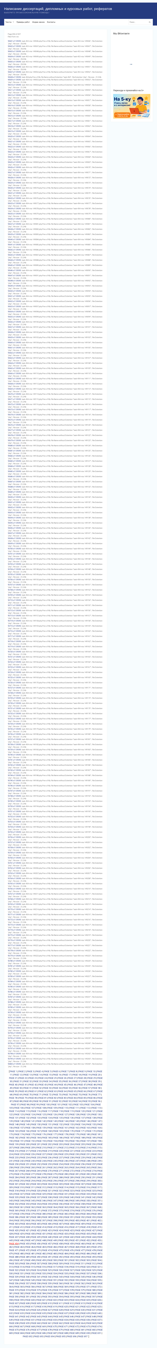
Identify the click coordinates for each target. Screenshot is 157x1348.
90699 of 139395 (14, 544)
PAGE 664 (80, 1323)
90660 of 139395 (14, 343)
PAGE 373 (58, 1210)
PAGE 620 (63, 1306)
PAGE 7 (64, 1071)
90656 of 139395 (14, 322)
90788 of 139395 (14, 1002)
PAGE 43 (43, 1084)
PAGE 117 (47, 1111)
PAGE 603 (63, 1300)
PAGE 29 (92, 1078)
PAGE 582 (19, 1293)
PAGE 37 (77, 1081)
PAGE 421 (25, 1230)
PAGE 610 (47, 1303)
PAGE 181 (96, 1134)
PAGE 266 (96, 1167)
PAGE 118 (58, 1111)
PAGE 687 (52, 1333)
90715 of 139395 (14, 626)
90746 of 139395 (14, 786)
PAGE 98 (25, 1104)
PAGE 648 (91, 1316)
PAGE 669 (41, 1326)
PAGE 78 (13, 1098)
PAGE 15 (47, 1074)
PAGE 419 (96, 1227)
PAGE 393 (91, 1217)
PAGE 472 (25, 1250)
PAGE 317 (96, 1187)
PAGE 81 (43, 1098)
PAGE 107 (30, 1108)
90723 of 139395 (14, 667)
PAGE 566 (30, 1286)
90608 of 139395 (14, 77)
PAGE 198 (96, 1141)
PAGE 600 (30, 1300)
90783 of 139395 (14, 976)
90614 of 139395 (14, 105)
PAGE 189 (91, 1137)
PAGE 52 (37, 1088)
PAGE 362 (30, 1207)
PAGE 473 (36, 1250)
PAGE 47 (82, 1084)
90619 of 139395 (14, 131)
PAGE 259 (19, 1167)
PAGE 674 (96, 1326)
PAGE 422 (36, 1230)
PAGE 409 (80, 1223)
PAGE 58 (96, 1088)
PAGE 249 (96, 1161)
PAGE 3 (30, 1071)
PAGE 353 (25, 1204)
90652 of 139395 (14, 301)
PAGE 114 (14, 1111)
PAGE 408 (69, 1223)
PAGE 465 (41, 1247)
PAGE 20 (96, 1074)
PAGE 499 (41, 1260)
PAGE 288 (58, 1177)
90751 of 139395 (14, 811)
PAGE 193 (41, 1141)
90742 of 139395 (14, 765)
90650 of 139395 (14, 291)
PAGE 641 (14, 1316)
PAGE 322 (58, 1190)
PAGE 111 (74, 1108)
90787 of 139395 (14, 997)
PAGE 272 (69, 1170)
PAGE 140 (19, 1121)
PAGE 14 (37, 1074)
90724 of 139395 (14, 672)
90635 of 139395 (14, 214)
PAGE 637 (63, 1313)
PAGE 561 (69, 1283)
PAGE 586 (63, 1293)
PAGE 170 (69, 1131)
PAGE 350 (85, 1200)
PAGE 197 (85, 1141)
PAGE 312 (41, 1187)
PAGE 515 (30, 1267)
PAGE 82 (52, 1098)
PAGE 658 (14, 1323)
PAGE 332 (74, 1194)
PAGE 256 (80, 1164)
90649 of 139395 (14, 286)
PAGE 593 (47, 1296)
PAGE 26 (62, 1078)
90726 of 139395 (14, 683)
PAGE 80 (33, 1098)
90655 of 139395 (14, 317)
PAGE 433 (63, 1233)
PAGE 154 (80, 1124)
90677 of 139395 (14, 430)
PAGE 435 (85, 1233)
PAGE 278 (41, 1174)
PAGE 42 (33, 1084)
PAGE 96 (96, 1101)
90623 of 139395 (14, 152)
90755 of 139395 (14, 832)
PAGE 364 (52, 1207)
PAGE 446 (19, 1240)
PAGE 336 (25, 1197)
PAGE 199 (14, 1144)
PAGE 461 (91, 1243)
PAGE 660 (36, 1323)
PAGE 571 (85, 1286)
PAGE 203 (58, 1144)
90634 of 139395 (14, 209)
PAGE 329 (41, 1194)
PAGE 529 (91, 1270)
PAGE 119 (69, 1111)
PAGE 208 (19, 1147)
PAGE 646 (69, 1316)
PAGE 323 (69, 1190)
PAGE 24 (43, 1078)
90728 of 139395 (14, 693)
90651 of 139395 (14, 296)
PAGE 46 (72, 1084)
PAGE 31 (18, 1081)
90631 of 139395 (14, 193)
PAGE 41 (23, 1084)
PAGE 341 (80, 1197)
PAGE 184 (36, 1137)
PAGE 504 (96, 1260)
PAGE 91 (47, 1101)
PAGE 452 (85, 1240)
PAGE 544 (69, 1276)
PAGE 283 (96, 1174)
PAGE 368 (96, 1207)
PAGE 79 (23, 1098)
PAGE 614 (91, 1303)
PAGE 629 (69, 1310)
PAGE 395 (19, 1220)
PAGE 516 (41, 1267)
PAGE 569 (63, 1286)
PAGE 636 (52, 1313)
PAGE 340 (69, 1197)
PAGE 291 (91, 1177)
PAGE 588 (85, 1293)
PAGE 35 (57, 1081)
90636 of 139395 (14, 219)
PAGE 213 (74, 1147)
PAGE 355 (47, 1204)
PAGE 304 (47, 1184)
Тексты (8, 22)
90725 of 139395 (14, 677)
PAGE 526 (58, 1270)
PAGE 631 (91, 1310)
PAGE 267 (14, 1170)
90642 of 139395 (14, 250)
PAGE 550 (41, 1280)
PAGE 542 (47, 1276)
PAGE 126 (52, 1114)
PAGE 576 (47, 1290)
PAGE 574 (25, 1290)
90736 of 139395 (14, 734)
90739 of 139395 (14, 750)
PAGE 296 (52, 1180)
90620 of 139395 (14, 136)
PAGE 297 (63, 1180)
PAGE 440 (47, 1237)
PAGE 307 (80, 1184)
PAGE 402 (96, 1220)
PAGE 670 (52, 1326)
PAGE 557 (25, 1283)
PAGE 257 (91, 1164)
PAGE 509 (58, 1263)
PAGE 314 (63, 1187)
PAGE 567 (41, 1286)
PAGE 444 (91, 1237)
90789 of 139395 (14, 1007)
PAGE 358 (80, 1204)
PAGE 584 (41, 1293)
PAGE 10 (91, 1071)
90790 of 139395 (14, 1012)
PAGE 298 (74, 1180)
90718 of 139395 (14, 641)
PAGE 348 (63, 1200)
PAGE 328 (30, 1194)
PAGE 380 (41, 1214)
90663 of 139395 (14, 358)
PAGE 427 (91, 1230)
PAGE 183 (25, 1137)
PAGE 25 (52, 1078)
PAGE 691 (96, 1333)
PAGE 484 (63, 1253)
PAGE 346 (41, 1200)
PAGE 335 (14, 1197)
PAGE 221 (69, 1151)
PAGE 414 (41, 1227)
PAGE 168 (47, 1131)
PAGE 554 (85, 1280)
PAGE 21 (13, 1078)
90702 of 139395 (14, 559)
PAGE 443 (80, 1237)
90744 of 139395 (14, 775)
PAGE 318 (14, 1190)
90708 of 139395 (14, 590)
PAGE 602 (52, 1300)
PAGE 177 (52, 1134)
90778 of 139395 (14, 951)
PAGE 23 (33, 1078)
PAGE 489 (25, 1257)
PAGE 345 (30, 1200)
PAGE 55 (67, 1088)
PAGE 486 (85, 1253)
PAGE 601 (41, 1300)
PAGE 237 (58, 1157)
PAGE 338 (47, 1197)
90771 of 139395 (14, 915)
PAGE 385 (96, 1214)
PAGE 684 (19, 1333)
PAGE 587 (74, 1293)
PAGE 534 (52, 1273)
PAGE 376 (91, 1210)
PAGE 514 (19, 1267)
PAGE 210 (41, 1147)
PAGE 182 (14, 1137)
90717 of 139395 (14, 636)
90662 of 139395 (14, 353)
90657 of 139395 (14, 327)
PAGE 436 (96, 1233)
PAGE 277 (30, 1174)
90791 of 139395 (14, 1018)
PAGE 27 (72, 1078)
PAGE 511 (80, 1263)
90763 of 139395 (14, 873)
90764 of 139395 (14, 878)
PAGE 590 (14, 1296)
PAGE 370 (25, 1210)
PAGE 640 (96, 1313)
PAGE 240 (91, 1157)
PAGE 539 (14, 1276)
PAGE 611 (58, 1303)
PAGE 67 (92, 1091)
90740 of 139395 (14, 755)
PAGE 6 (56, 1071)
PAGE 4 (39, 1071)
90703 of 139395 (14, 564)
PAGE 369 (14, 1210)
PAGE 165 (14, 1131)
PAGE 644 (47, 1316)
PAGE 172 (91, 1131)
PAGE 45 (62, 1084)
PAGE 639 (85, 1313)
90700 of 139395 (14, 549)
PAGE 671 (63, 1326)
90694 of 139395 (14, 518)
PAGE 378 (19, 1214)
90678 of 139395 (14, 435)
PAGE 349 (74, 1200)
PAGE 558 (36, 1283)
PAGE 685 (30, 1333)
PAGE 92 (57, 1101)
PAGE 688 (63, 1333)
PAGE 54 (57, 1088)
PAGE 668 (30, 1326)
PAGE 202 (47, 1144)
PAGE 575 (36, 1290)
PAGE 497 (19, 1260)
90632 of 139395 (14, 198)
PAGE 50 (18, 1088)
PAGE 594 (58, 1296)
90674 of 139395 (14, 415)
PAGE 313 (52, 1187)
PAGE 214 (85, 1147)
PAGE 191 (19, 1141)
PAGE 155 (91, 1124)
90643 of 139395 (14, 255)
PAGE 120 (80, 1111)
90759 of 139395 (14, 853)
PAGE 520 (85, 1267)
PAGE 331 (63, 1194)
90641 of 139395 (14, 245)
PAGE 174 (19, 1134)
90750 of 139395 (14, 806)
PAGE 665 (91, 1323)
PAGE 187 (69, 1137)
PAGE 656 (85, 1320)
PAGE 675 (14, 1329)
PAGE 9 (82, 1071)
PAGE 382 (63, 1214)
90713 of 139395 (14, 616)
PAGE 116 (36, 1111)
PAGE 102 (67, 1104)
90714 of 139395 (14, 621)
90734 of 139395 (14, 724)
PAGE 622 (85, 1306)
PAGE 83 (62, 1098)
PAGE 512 (91, 1263)
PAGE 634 (30, 1313)
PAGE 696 (71, 1336)
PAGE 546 (91, 1276)
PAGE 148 (14, 1124)
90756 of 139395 (14, 837)
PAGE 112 (85, 1108)
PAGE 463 (19, 1247)
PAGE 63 (52, 1091)
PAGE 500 (52, 1260)
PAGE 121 (91, 1111)
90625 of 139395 (14, 162)
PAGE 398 (52, 1220)
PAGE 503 (85, 1260)
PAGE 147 (96, 1121)
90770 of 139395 (14, 909)
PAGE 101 (56, 1104)
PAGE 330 (52, 1194)
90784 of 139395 (14, 982)
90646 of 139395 (14, 270)
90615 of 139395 (14, 111)
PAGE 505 (14, 1263)
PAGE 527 (69, 1270)
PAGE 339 (58, 1197)
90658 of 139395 (14, 332)
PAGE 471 (14, 1250)
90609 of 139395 (14, 80)
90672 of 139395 (14, 404)
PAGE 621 (74, 1306)
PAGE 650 (19, 1320)
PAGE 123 (19, 1114)
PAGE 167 (36, 1131)
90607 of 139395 (14, 72)
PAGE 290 (80, 1177)
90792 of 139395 (14, 1023)
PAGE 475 (58, 1250)
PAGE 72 (47, 1094)
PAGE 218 (36, 1151)
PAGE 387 (25, 1217)
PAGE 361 (19, 1207)
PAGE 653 (52, 1320)
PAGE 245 (52, 1161)
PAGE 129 (85, 1114)
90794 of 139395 (14, 1033)
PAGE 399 (63, 1220)
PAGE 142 (41, 1121)
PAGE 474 (47, 1250)
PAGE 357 (69, 1204)
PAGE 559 (47, 1283)
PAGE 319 (25, 1190)
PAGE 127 (63, 1114)
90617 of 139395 (14, 121)
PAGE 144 (63, 1121)
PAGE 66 (82, 1091)
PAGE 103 (78, 1104)
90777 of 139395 (14, 945)
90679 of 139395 (14, 440)
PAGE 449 (52, 1240)
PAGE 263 (63, 1167)
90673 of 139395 (14, 410)
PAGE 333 (85, 1194)
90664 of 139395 (14, 363)
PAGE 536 (74, 1273)
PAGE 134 (47, 1117)
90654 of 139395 (14, 312)
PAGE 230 (74, 1154)
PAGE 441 (58, 1237)
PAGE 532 (30, 1273)
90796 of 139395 (14, 1043)
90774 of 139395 (14, 930)
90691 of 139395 (14, 502)
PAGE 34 (47, 1081)
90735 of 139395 (14, 729)
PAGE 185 (47, 1137)
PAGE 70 (28, 1094)
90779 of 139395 (14, 956)
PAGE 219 (47, 1151)
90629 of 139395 (14, 183)
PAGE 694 (49, 1336)
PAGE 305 (58, 1184)
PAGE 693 (38, 1336)
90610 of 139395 (14, 85)
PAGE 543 (58, 1276)
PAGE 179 (74, 1134)
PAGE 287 (47, 1177)
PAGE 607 (14, 1303)
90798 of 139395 (14, 1054)
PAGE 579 (80, 1290)
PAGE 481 (30, 1253)
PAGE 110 (63, 1108)
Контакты (51, 22)
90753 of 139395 (14, 822)
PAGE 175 (30, 1134)
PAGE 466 (52, 1247)
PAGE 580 (91, 1290)
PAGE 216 (14, 1151)
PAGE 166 (25, 1131)
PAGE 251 (25, 1164)
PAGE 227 (41, 1154)
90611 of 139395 (14, 90)
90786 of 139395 (14, 992)
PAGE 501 (63, 1260)
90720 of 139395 (14, 652)
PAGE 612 (69, 1303)
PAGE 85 (82, 1098)
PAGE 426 (80, 1230)
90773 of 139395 (14, 925)
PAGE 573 (14, 1290)
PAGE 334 (96, 1194)
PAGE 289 (69, 1177)
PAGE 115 (25, 1111)
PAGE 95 (86, 1101)
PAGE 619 (52, 1306)
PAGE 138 (91, 1117)
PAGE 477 (80, 1250)
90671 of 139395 (14, 399)
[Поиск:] (140, 22)
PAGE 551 (52, 1280)
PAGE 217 (25, 1151)
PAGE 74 (67, 1094)
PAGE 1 (13, 1071)
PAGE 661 (47, 1323)
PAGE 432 (52, 1233)
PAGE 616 (19, 1306)
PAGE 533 (41, 1273)
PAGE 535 (63, 1273)
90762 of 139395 (14, 868)
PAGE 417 (74, 1227)
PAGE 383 (74, 1214)
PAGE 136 (69, 1117)
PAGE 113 (96, 1108)
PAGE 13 (28, 1074)
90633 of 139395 (14, 203)
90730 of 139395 (14, 703)
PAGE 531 (19, 1273)
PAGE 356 (58, 1204)
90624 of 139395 (14, 157)
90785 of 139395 (14, 987)
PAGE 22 (23, 1078)
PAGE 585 (52, 1293)
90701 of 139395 (14, 554)
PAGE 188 (80, 1137)
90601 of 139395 (14, 41)
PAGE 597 (91, 1296)
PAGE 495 (91, 1257)
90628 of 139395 (14, 178)
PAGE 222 (80, 1151)
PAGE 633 (19, 1313)
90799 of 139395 (14, 1059)
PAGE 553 (74, 1280)
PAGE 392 (80, 1217)
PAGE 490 (36, 1257)
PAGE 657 (96, 1320)
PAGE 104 (89, 1104)
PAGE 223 (91, 1151)
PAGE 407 (58, 1223)
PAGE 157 (19, 1127)
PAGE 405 (36, 1223)
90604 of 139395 (14, 57)
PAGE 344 (19, 1200)
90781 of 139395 (14, 966)
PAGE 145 (74, 1121)
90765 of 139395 (14, 884)
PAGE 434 (74, 1233)
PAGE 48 (92, 1084)
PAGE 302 (25, 1184)
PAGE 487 (96, 1253)
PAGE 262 (52, 1167)
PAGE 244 (41, 1161)
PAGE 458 (58, 1243)
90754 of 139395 (14, 827)
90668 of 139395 (14, 384)
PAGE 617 (30, 1306)
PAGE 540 (25, 1276)
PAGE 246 (63, 1161)
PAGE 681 (80, 1329)
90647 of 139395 (14, 276)
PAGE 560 (58, 1283)
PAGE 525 (47, 1270)
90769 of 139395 (14, 904)
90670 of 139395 (14, 394)
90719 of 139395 (14, 647)
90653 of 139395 (14, 306)
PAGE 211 (52, 1147)
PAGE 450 (63, 1240)
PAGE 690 (85, 1333)
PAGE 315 (74, 1187)
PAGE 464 (30, 1247)
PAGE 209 (30, 1147)
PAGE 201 (36, 1144)
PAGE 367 (85, 1207)
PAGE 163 (85, 1127)
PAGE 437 (14, 1237)
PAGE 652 (41, 1320)
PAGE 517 (52, 1267)
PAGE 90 (37, 1101)
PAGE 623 (96, 1306)
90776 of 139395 (14, 940)
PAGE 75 (77, 1094)
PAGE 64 (62, 1091)
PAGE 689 (74, 1333)
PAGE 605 (85, 1300)
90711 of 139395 (14, 605)
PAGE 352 (14, 1204)
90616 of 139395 (14, 116)
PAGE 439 (36, 1237)
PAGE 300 (96, 1180)
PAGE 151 (47, 1124)
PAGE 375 (80, 1210)
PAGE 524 (36, 1270)
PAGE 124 (30, 1114)
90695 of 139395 (14, 523)
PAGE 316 (85, 1187)
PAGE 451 (74, 1240)
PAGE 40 (13, 1084)
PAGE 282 (85, 1174)
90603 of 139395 (14, 51)
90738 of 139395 (14, 744)
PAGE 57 (86, 1088)
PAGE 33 (37, 1081)
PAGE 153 (69, 1124)
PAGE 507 (36, 1263)
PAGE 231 (85, 1154)
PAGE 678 (47, 1329)
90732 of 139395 (14, 714)
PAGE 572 (96, 1286)
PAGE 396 (30, 1220)
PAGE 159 (41, 1127)
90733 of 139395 (14, 719)
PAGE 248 (85, 1161)
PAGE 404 (25, 1223)
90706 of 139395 (14, 580)
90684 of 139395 (14, 466)
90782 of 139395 (14, 971)
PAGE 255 (69, 1164)
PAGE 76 (86, 1094)
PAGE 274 (91, 1170)
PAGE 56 (77, 1088)
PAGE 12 (18, 1074)
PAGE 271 (58, 1170)
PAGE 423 (47, 1230)
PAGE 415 (52, 1227)
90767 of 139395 (14, 894)
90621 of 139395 (14, 142)
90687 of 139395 (14, 482)
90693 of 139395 (14, 513)
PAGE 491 (47, 1257)
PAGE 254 (58, 1164)
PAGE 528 (80, 1270)
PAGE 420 (14, 1230)
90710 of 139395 (14, 600)
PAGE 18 (77, 1074)
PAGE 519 (74, 1267)
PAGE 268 (25, 1170)
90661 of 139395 (14, 348)
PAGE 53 (47, 1088)
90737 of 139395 (14, 739)
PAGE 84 (72, 1098)
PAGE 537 (85, 1273)
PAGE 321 (47, 1190)
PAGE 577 (58, 1290)
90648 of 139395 (14, 281)
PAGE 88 (18, 1101)
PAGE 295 (41, 1180)
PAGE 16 (57, 1074)
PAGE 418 (85, 1227)
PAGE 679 (58, 1329)
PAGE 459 (69, 1243)
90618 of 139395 (14, 126)
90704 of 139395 (14, 569)
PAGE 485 (74, 1253)
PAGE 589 (96, 1293)
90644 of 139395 (14, 260)
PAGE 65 (72, 1091)
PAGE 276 (19, 1174)
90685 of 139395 (14, 471)
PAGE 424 (58, 1230)
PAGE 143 (52, 1121)
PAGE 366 (74, 1207)
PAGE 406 (47, 1223)
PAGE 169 (58, 1131)
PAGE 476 (69, 1250)
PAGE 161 (63, 1127)
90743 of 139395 (14, 770)
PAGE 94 (77, 1101)
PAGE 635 (41, 1313)
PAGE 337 (36, 1197)
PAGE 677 (36, 1329)
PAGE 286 (36, 1177)
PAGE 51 (28, 1088)
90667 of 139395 (14, 379)
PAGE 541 (36, 1276)
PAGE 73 (57, 1094)
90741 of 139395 (14, 760)
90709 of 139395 (14, 595)
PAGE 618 (41, 1306)
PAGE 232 (96, 1154)
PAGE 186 (58, 1137)
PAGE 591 (25, 1296)
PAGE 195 (63, 1141)
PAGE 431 (41, 1233)
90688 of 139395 (14, 487)
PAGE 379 (30, 1214)
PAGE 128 (74, 1114)
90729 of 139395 (14, 698)
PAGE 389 (47, 1217)
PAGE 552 (63, 1280)
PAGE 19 (86, 1074)
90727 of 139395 (14, 688)
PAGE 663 (69, 1323)
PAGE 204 (69, 1144)
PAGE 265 (85, 1167)
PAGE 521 (96, 1267)
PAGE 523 (25, 1270)
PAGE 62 (43, 1091)
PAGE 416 (63, 1227)
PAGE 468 (74, 1247)
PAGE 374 (69, 1210)
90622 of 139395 (14, 147)
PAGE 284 (14, 1177)
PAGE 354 (36, 1204)
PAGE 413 (30, 1227)
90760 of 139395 (14, 858)
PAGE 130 (96, 1114)
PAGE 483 (52, 1253)
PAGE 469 (85, 1247)
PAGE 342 (91, 1197)
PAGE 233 (14, 1157)
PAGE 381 (52, 1214)
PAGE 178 (63, 1134)
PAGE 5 (47, 1071)
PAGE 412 (19, 1227)
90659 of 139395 (14, 337)
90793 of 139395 (14, 1028)
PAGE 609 (36, 1303)
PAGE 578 (69, 1290)
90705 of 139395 (14, 574)
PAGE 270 (47, 1170)
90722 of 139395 (14, 662)
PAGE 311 (30, 1187)
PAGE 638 (74, 1313)
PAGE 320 (36, 1190)
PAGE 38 (86, 1081)
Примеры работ (23, 22)
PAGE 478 (91, 1250)
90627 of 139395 (14, 172)
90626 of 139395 (14, 167)
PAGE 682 (91, 1329)
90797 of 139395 (14, 1048)
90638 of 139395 (14, 229)
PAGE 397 (41, 1220)
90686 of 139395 (14, 477)
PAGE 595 (69, 1296)
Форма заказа (38, 22)
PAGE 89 (28, 1101)
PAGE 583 (30, 1293)
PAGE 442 (69, 1237)
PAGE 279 (52, 1174)
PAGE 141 (30, 1121)
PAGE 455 (25, 1243)
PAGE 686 (41, 1333)
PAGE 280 (63, 1174)
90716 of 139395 (14, 631)
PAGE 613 (80, 1303)
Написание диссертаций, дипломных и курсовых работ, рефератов (58, 9)
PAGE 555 (96, 1280)
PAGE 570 (74, 1286)
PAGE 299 (85, 1180)
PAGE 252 (36, 1164)
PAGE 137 (80, 1117)
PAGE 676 (25, 1329)
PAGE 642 (25, 1316)
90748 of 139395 (14, 796)
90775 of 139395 (14, 935)
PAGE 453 (96, 1240)
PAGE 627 (47, 1310)
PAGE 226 (30, 1154)
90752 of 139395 (14, 817)
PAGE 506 (25, 1263)
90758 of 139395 (14, 848)
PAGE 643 (36, 1316)
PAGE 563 (91, 1283)
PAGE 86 (92, 1098)
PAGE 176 (41, 1134)
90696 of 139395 (14, 528)
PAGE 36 (67, 1081)
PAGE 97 (15, 1104)
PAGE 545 (80, 1276)
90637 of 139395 (14, 224)
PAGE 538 (96, 1273)
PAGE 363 (41, 1207)
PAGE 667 (19, 1326)
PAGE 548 (19, 1280)
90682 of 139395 (14, 456)
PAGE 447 (30, 1240)
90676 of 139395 (14, 425)
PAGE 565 (19, 1286)
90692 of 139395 (14, 507)
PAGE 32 (28, 1081)
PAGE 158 (30, 1127)
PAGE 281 (74, 1174)
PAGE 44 (52, 1084)
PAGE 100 (45, 1104)
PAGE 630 (80, 1310)
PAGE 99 (35, 1104)
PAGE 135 (58, 1117)
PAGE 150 (36, 1124)
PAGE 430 (30, 1233)
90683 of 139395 (14, 461)
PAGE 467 (63, 1247)
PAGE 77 (96, 1094)
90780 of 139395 (14, 961)
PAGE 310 (19, 1187)
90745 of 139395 (14, 781)
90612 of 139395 (14, 95)
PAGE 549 (30, 1280)
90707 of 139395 (14, 585)
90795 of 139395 (14, 1038)
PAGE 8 (73, 1071)
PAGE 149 (25, 1124)
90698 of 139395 (14, 538)
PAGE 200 (25, 1144)
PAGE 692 (27, 1336)
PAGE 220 (58, 1151)
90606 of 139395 (14, 67)
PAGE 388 (36, 1217)
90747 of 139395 (14, 791)
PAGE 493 (69, 1257)
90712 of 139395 (14, 610)
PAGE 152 (58, 1124)
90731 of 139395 (14, 708)
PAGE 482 (41, 1253)
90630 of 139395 (14, 188)
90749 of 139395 (14, 801)
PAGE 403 (14, 1223)
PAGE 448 (41, 1240)
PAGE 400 (74, 1220)
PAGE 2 (22, 1071)
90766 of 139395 (14, 889)
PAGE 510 (69, 1263)
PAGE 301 (14, 1184)
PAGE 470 (96, 1247)
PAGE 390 (58, 1217)
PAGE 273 (80, 1170)
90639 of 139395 (14, 234)
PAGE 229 (63, 1154)
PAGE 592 (36, 1296)
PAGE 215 (96, 1147)
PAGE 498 (30, 1260)
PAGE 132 (25, 1117)
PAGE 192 (30, 1141)
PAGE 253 (47, 1164)
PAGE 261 (41, 1167)
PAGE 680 (69, 1329)
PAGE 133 (36, 1117)
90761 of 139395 (14, 863)
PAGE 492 (58, 1257)
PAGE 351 (96, 1200)
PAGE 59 (13, 1091)
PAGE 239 (80, 1157)
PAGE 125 (41, 1114)
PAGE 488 (14, 1257)
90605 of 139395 (14, 62)
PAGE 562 (80, 1283)
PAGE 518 (63, 1267)
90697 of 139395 (14, 533)
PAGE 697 (82, 1336)
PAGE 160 (52, 1127)
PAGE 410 (91, 1223)
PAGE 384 (85, 1214)
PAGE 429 (19, 1233)
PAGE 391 (69, 1217)
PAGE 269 (36, 1170)
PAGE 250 (14, 1164)
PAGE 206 (91, 1144)
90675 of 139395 (14, 420)
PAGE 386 (14, 1217)
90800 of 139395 (14, 1064)
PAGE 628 (58, 1310)
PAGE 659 (25, 1323)
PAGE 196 (74, 1141)
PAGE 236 (47, 1157)
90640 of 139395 (14, 239)
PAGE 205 (80, 1144)
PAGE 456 (36, 1243)
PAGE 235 (36, 1157)
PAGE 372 (47, 1210)
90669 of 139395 (14, 389)
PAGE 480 (19, 1253)
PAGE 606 (96, 1300)
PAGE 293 (19, 1180)
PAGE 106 (19, 1108)
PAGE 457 (47, 1243)
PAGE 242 (19, 1161)
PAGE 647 (80, 1316)
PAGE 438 (25, 1237)
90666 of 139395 (14, 373)
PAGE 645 (58, 1316)
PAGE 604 (74, 1300)
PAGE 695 (60, 1336)
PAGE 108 (41, 1108)
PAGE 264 (74, 1167)
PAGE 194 (52, 1141)
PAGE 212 (63, 1147)
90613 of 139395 (14, 100)
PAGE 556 (14, 1283)
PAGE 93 (67, 1101)
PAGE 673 (85, 1326)
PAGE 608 (25, 1303)
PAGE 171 (80, 1131)
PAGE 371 (36, 1210)
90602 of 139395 (14, 46)
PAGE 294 (30, 1180)
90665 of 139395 (14, 368)
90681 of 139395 (14, 451)
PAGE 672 (74, 1326)
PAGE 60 (23, 1091)
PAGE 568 (52, 1286)
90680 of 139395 (14, 446)
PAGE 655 (74, 1320)
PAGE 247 (74, 1161)
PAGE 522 (14, 1270)
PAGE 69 (18, 1094)
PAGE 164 (96, 1127)
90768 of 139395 (14, 899)
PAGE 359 (91, 1204)
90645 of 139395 (14, 265)
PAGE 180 (85, 1134)
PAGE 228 (52, 1154)
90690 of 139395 (14, 497)
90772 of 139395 (14, 920)
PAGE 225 (19, 1154)
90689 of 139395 (14, 492)
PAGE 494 (80, 1257)
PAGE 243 (30, 1161)
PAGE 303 (36, 1184)
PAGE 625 (25, 1310)
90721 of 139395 (14, 657)
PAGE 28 (82, 1078)
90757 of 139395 (14, 842)
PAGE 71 (37, 1094)
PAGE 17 (67, 1074)
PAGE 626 (36, 1310)
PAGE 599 (19, 1300)
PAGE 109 (52, 1108)
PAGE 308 (91, 1184)
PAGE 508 (47, 1263)
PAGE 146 (85, 1121)
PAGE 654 (63, 1320)
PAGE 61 (33, 1091)
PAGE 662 (58, 1323)
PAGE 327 (19, 1194)
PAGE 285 (25, 1177)
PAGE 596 (80, 1296)
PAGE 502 (74, 1260)
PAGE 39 (96, 1081)
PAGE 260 (30, 1167)
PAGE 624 (14, 1310)
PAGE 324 (80, 1190)
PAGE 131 (14, 1117)
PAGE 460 (80, 1243)
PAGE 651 (30, 1320)
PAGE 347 (52, 1200)
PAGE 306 (69, 1184)
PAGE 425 (69, 1230)
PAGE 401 (85, 1220)
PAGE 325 (91, 1190)
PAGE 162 (74, 1127)
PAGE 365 (63, 1207)
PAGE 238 (69, 1157)
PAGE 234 (25, 1157)
